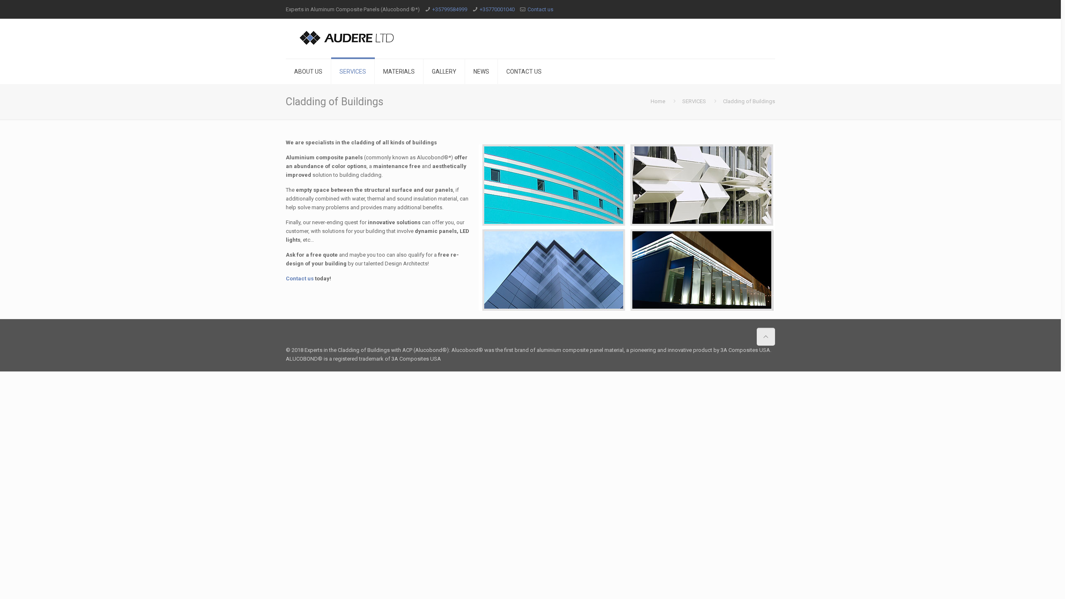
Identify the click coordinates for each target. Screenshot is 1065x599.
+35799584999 (449, 9)
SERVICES (694, 101)
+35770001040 (497, 9)
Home (658, 101)
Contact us (540, 9)
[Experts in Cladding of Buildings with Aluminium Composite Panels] (347, 37)
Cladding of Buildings (749, 101)
